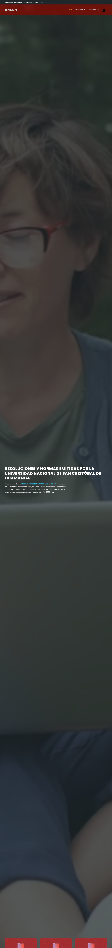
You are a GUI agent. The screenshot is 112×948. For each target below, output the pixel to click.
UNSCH (11, 10)
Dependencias (81, 10)
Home (71, 10)
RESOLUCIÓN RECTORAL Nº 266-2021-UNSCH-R (38, 484)
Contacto (94, 10)
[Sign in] (104, 11)
